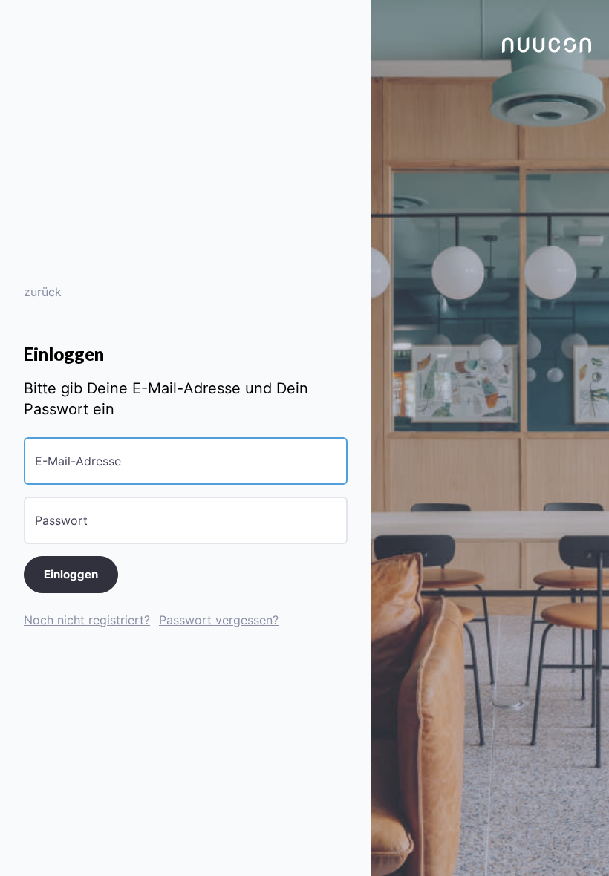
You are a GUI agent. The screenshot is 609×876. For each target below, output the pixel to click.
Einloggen (71, 574)
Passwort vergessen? (219, 619)
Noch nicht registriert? (87, 619)
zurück (43, 291)
